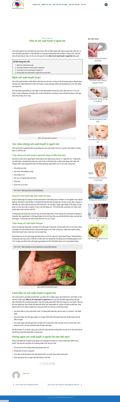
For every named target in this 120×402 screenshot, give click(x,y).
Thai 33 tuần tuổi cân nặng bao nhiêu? (26, 385)
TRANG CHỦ (36, 4)
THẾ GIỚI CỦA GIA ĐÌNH (59, 4)
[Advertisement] (60, 22)
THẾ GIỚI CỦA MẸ (74, 4)
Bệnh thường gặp (47, 38)
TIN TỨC (83, 4)
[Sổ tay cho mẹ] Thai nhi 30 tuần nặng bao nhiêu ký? (64, 385)
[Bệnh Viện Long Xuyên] (21, 4)
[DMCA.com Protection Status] (4, 401)
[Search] (106, 4)
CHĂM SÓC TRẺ (46, 4)
